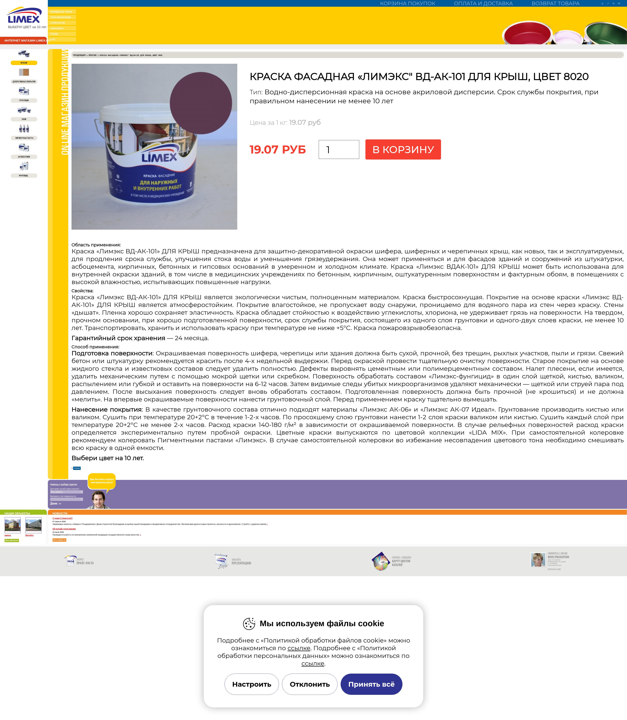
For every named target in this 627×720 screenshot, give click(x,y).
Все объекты (11, 540)
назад (77, 468)
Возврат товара (556, 3)
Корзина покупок (407, 3)
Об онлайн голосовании (64, 529)
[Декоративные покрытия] (24, 76)
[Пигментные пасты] (24, 132)
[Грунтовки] (24, 94)
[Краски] (24, 57)
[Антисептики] (24, 151)
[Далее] (55, 503)
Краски (92, 55)
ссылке (299, 648)
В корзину (403, 150)
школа (8, 535)
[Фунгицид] (24, 170)
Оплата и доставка (483, 3)
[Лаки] (24, 113)
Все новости (59, 540)
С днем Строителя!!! (62, 518)
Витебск (29, 535)
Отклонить (310, 684)
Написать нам (554, 569)
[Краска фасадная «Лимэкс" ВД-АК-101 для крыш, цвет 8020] (154, 229)
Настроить (251, 684)
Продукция (79, 55)
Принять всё (371, 684)
